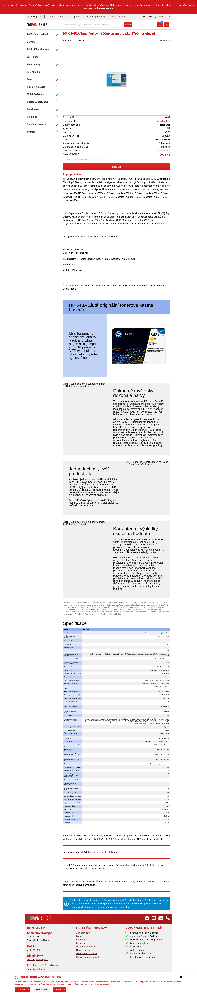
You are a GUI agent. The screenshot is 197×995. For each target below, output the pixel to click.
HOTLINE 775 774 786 (156, 16)
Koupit (116, 166)
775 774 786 (33, 949)
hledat (128, 24)
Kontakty (62, 16)
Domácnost (33, 109)
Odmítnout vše (23, 989)
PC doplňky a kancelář (38, 49)
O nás (50, 16)
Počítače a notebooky (38, 34)
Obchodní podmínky (95, 16)
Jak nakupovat (34, 16)
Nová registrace (118, 16)
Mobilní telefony (35, 94)
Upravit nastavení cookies (89, 957)
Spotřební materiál (36, 124)
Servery (31, 42)
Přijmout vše (60, 989)
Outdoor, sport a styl (37, 101)
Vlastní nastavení (41, 989)
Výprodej (31, 131)
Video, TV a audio (36, 86)
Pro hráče (32, 116)
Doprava (75, 16)
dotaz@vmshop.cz (36, 969)
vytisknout (165, 40)
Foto (29, 79)
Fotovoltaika (33, 72)
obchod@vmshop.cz (37, 959)
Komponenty (33, 64)
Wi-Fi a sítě (33, 57)
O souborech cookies (86, 953)
